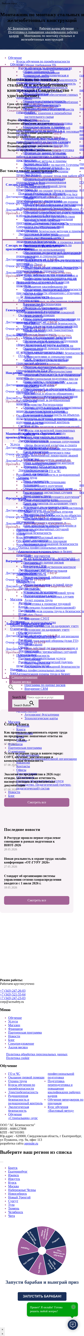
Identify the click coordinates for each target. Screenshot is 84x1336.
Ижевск (13, 1175)
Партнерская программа (25, 1032)
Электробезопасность (23, 1092)
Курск (12, 1182)
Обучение (15, 1017)
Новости (14, 1036)
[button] (11, 689)
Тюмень (13, 1208)
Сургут (13, 1201)
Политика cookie (17, 1058)
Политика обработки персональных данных (36, 1054)
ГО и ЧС (14, 1073)
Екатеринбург (18, 1171)
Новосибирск (17, 1193)
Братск (13, 1168)
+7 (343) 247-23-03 (12, 998)
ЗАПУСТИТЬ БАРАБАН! (42, 1296)
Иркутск (14, 1179)
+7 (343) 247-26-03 (12, 990)
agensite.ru (31, 1143)
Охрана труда (17, 1081)
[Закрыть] (1, 1162)
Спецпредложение (21, 1043)
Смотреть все (37, 802)
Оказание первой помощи (26, 1077)
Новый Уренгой (19, 1197)
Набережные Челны (22, 1190)
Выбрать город (9, 3)
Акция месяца (18, 1047)
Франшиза (15, 1029)
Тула (11, 1204)
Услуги (13, 1021)
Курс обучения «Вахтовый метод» (61, 1108)
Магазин (14, 1025)
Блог (11, 1040)
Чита (11, 1216)
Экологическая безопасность (18, 1108)
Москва (13, 1186)
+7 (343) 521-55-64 (12, 994)
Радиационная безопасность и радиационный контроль (25, 1099)
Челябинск (15, 1212)
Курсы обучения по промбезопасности (21, 1086)
